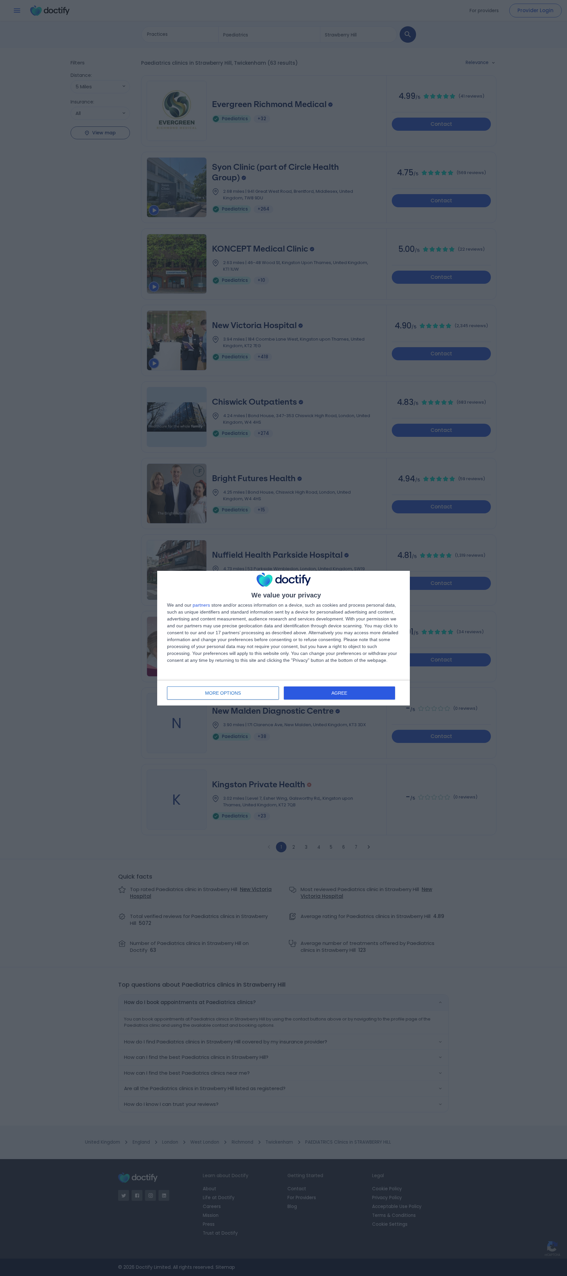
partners (201, 605)
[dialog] (283, 638)
